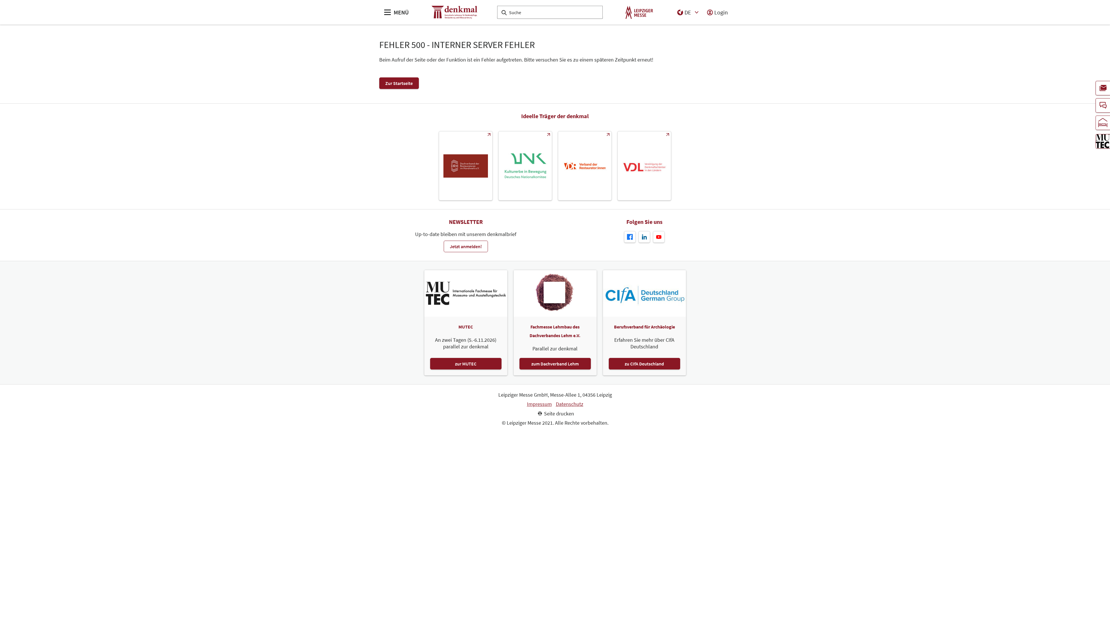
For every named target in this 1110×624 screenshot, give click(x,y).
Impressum (539, 404)
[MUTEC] (1103, 141)
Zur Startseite (399, 83)
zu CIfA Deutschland (644, 364)
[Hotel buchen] (1103, 123)
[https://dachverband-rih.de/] (465, 165)
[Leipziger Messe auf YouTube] (659, 237)
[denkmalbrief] (1103, 88)
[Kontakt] (1103, 105)
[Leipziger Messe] (639, 12)
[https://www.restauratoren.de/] (584, 165)
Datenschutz (569, 404)
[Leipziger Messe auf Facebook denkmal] (630, 237)
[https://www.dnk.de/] (525, 165)
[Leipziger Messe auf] (644, 237)
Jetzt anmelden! (466, 246)
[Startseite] (454, 12)
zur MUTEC (465, 364)
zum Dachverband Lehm (555, 364)
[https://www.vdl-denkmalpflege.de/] (644, 165)
